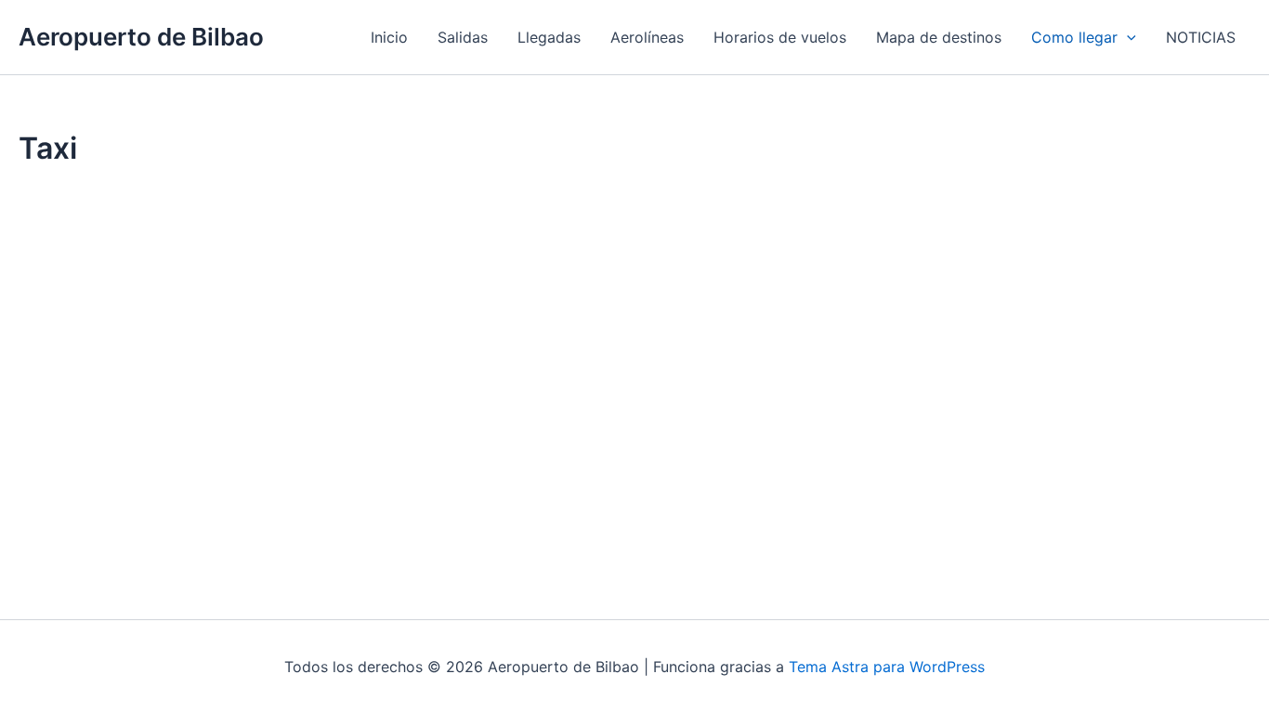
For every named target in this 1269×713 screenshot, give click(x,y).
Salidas (463, 37)
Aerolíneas (647, 37)
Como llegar (1074, 37)
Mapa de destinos (938, 37)
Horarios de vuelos (779, 37)
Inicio (389, 37)
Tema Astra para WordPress (887, 666)
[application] (1127, 37)
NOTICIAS (1201, 37)
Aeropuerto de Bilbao (141, 36)
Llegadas (549, 37)
